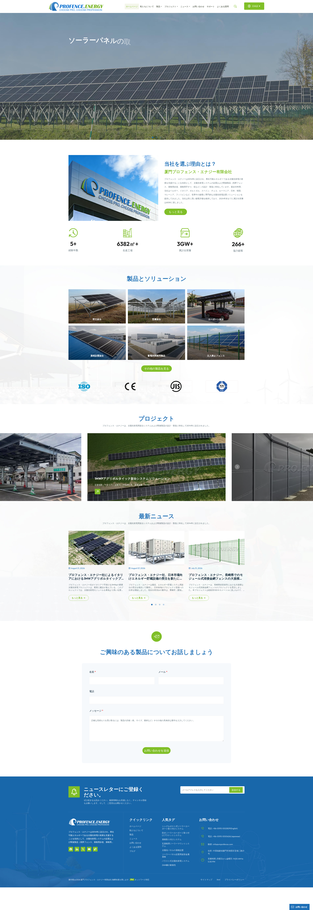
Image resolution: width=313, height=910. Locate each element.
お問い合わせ (198, 6)
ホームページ (132, 6)
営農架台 (156, 319)
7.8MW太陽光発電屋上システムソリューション (227, 467)
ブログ (132, 851)
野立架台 (97, 319)
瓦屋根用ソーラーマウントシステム (175, 844)
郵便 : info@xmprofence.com (220, 844)
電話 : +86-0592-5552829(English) (223, 828)
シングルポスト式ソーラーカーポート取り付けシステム (175, 827)
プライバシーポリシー (234, 879)
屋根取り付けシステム (172, 839)
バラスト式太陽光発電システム (175, 861)
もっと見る (176, 212)
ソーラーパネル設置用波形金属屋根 (175, 855)
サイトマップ (207, 879)
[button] (152, 137)
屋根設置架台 (97, 355)
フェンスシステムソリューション (82, 467)
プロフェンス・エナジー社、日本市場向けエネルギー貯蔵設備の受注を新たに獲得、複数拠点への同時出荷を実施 (156, 576)
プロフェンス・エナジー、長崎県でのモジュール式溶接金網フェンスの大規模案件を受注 (216, 576)
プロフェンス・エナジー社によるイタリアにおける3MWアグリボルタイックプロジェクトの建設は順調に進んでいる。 (95, 576)
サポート (211, 6)
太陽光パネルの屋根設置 (173, 850)
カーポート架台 (216, 319)
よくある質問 (223, 6)
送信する (236, 789)
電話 (91, 691)
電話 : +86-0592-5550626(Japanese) (224, 836)
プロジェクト (170, 6)
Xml (218, 879)
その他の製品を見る (156, 368)
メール (162, 671)
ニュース (184, 6)
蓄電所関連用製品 (156, 355)
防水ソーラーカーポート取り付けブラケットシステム (175, 834)
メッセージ (96, 710)
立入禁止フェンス (216, 355)
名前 (92, 671)
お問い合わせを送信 (156, 750)
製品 (158, 6)
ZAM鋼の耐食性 (169, 865)
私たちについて (147, 6)
